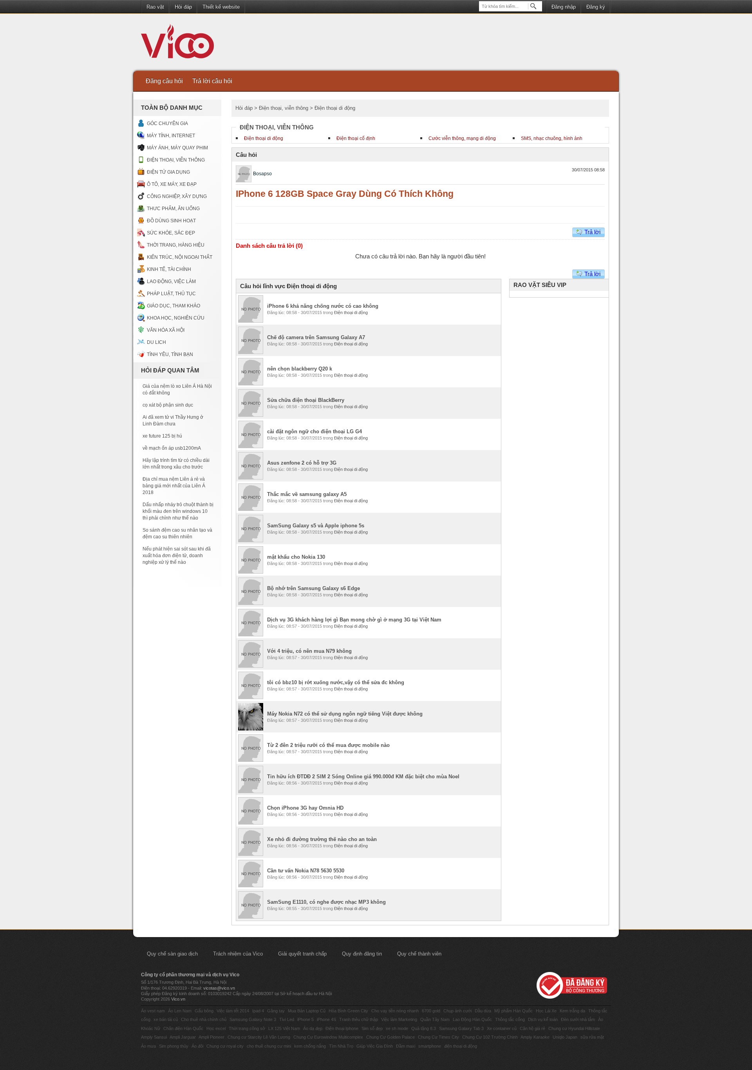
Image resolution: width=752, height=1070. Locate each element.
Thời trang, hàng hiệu (175, 245)
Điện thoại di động (263, 138)
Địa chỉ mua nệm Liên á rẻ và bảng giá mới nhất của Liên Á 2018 (174, 485)
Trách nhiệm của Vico (238, 954)
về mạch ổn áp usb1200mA (172, 448)
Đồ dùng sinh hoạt (171, 220)
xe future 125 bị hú (162, 436)
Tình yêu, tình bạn (170, 354)
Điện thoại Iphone (341, 1028)
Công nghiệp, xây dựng (177, 196)
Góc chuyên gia (167, 123)
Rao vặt (155, 7)
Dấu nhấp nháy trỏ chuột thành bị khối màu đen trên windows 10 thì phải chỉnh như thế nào (178, 511)
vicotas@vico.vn (219, 988)
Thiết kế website (221, 7)
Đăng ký (595, 7)
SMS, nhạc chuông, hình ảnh (551, 138)
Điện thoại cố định (355, 138)
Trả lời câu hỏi (212, 81)
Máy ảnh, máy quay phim (177, 148)
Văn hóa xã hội (165, 330)
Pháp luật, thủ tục (171, 293)
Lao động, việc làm (171, 281)
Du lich (156, 342)
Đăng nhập (563, 7)
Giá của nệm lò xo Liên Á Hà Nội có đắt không (177, 389)
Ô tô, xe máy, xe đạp (172, 184)
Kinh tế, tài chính (169, 269)
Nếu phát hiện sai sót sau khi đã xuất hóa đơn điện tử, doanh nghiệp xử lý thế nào (177, 555)
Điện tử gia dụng (168, 172)
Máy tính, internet (171, 135)
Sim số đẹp (372, 1028)
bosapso (262, 173)
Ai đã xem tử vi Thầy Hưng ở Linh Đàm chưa (173, 420)
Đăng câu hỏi (164, 81)
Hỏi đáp (183, 7)
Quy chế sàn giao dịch (172, 954)
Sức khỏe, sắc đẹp (171, 233)
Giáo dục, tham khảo (173, 306)
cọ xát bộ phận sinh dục (168, 405)
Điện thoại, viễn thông (176, 160)
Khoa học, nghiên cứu (175, 318)
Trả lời (592, 232)
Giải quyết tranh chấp (302, 954)
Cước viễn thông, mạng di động (462, 138)
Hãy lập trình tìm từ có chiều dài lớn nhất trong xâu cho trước (176, 464)
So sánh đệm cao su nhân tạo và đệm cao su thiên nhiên (177, 533)
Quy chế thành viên (419, 954)
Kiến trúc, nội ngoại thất (179, 257)
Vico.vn (178, 999)
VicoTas (181, 43)
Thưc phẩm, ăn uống (173, 208)
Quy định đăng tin (362, 954)
